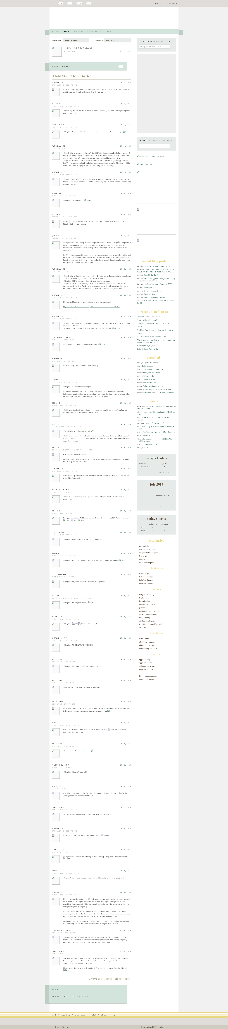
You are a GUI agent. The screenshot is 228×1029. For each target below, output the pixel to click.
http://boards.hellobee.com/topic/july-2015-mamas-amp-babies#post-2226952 (91, 307)
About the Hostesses (147, 645)
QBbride (56, 235)
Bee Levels (143, 555)
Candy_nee (57, 786)
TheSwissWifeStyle (62, 337)
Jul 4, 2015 (125, 103)
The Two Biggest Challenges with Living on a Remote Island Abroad (156, 279)
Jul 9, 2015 (125, 722)
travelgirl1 (58, 125)
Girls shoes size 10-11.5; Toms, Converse (158, 392)
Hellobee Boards (75, 19)
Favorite (116, 66)
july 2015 (110, 40)
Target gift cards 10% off (154, 423)
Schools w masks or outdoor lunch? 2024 (152, 336)
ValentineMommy (60, 490)
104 (74, 76)
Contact (93, 1015)
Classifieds (83, 32)
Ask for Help (144, 546)
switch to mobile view (61, 1027)
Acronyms (143, 559)
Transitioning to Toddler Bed (150, 624)
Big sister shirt (150, 382)
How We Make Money (148, 676)
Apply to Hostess (146, 662)
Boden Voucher (147, 366)
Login (158, 3)
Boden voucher (149, 376)
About (54, 1015)
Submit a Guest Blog (147, 666)
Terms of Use (65, 1015)
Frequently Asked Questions (150, 552)
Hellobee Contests (146, 583)
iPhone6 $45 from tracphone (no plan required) (153, 418)
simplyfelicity (59, 82)
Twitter (56, 3)
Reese (55, 722)
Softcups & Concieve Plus (153, 386)
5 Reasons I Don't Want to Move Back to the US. (156, 301)
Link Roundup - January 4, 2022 (159, 284)
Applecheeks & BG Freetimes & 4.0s (157, 389)
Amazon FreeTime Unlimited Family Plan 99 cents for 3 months (156, 407)
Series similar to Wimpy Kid (147, 349)
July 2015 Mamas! (78, 48)
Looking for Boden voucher (153, 369)
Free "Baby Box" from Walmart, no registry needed (156, 427)
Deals (98, 32)
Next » (89, 76)
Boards (68, 32)
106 (83, 76)
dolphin (56, 103)
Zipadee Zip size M (150, 362)
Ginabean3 (57, 193)
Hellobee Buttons (146, 669)
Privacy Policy (80, 1015)
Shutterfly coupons (150, 444)
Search (143, 140)
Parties (142, 607)
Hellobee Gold (145, 573)
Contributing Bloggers (148, 648)
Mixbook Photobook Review (154, 297)
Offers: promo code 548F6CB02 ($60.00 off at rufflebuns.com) (156, 440)
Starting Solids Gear (147, 620)
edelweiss (57, 358)
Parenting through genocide (147, 345)
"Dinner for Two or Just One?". (148, 316)
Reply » (56, 989)
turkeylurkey (59, 146)
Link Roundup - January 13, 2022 (160, 266)
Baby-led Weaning (146, 594)
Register (172, 3)
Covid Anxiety (149, 294)
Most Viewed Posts (147, 562)
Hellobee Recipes (146, 576)
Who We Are (144, 638)
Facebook (66, 3)
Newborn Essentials (147, 604)
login (65, 996)
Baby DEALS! (147, 435)
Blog (55, 32)
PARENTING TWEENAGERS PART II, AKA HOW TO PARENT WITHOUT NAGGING (155, 270)
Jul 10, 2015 (125, 930)
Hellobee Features (146, 580)
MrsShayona (146, 466)
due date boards (71, 40)
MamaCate (57, 553)
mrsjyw (56, 424)
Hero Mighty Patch (151, 275)
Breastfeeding (144, 601)
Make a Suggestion (147, 549)
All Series (142, 627)
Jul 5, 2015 (125, 269)
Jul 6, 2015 (125, 337)
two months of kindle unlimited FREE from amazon (156, 413)
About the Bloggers (147, 641)
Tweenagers (147, 287)
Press (114, 1015)
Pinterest (75, 3)
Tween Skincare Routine (153, 291)
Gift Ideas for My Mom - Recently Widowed (153, 323)
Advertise (104, 1015)
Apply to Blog (144, 659)
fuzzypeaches (59, 574)
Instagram (84, 3)
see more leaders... (166, 472)
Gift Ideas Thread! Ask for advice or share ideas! (155, 330)
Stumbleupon (99, 66)
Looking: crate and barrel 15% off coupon (159, 432)
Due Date (71, 52)
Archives (167, 140)
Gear (108, 32)
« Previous (57, 76)
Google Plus (52, 3)
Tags (154, 140)
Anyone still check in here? (147, 320)
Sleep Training (144, 617)
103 (70, 76)
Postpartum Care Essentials (150, 611)
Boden (145, 447)
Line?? (139, 326)
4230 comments (61, 66)
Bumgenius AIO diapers (152, 372)
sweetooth (57, 659)
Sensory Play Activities (148, 614)
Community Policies (147, 679)
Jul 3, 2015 (125, 82)
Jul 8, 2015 (125, 511)
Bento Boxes (144, 597)
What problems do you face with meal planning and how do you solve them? (156, 341)
